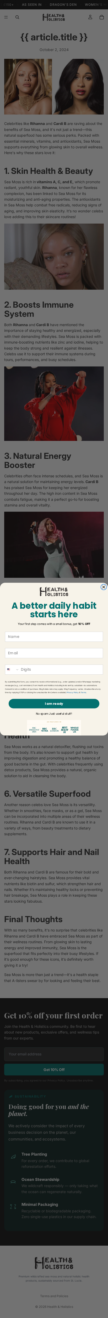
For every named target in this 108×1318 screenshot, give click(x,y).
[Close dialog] (104, 587)
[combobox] (12, 669)
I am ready (54, 703)
